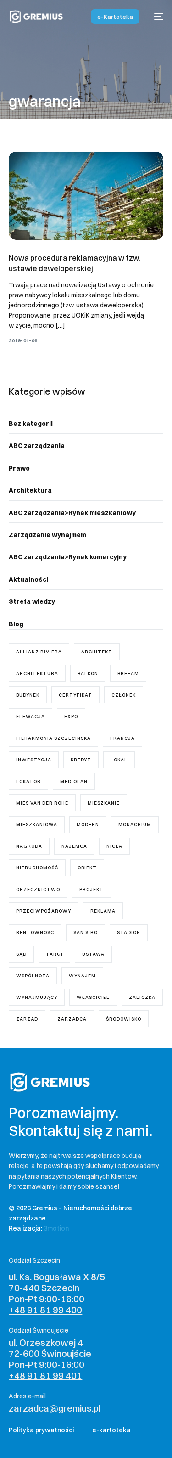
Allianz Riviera (39, 652)
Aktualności (28, 579)
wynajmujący (36, 997)
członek (123, 695)
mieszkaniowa (36, 825)
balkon (88, 673)
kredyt (81, 760)
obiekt (87, 868)
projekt (91, 889)
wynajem (82, 976)
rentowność (35, 933)
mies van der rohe (42, 803)
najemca (74, 846)
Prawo (19, 468)
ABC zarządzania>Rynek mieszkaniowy (72, 513)
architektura (37, 673)
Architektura (30, 490)
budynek (27, 695)
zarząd (27, 1019)
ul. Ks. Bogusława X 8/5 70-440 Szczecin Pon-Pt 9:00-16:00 (57, 1293)
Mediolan (74, 781)
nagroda (29, 846)
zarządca (72, 1019)
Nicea (114, 846)
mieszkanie (104, 803)
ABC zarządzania (37, 446)
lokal (119, 760)
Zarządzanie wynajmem (47, 535)
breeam (128, 673)
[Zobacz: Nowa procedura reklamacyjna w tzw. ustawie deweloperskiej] (86, 196)
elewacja (30, 717)
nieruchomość (37, 868)
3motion (56, 1228)
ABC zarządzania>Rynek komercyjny (68, 557)
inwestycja (33, 760)
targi (54, 954)
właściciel (93, 997)
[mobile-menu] (156, 16)
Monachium (134, 825)
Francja (122, 738)
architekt (96, 652)
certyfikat (75, 695)
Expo (71, 717)
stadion (128, 933)
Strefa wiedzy (32, 601)
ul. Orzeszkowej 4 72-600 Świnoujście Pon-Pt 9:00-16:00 (50, 1359)
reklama (103, 911)
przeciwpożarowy (43, 911)
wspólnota (33, 976)
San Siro (85, 933)
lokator (28, 781)
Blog (16, 624)
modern (88, 825)
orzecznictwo (38, 889)
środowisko (123, 1019)
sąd (21, 954)
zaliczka (142, 997)
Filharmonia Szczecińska (53, 738)
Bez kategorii (31, 424)
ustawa (93, 954)
